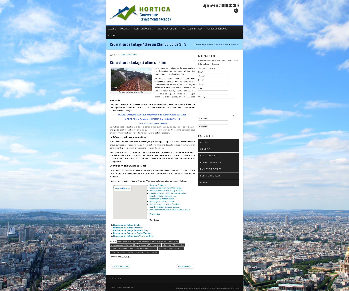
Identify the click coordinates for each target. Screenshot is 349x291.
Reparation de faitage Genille (126, 225)
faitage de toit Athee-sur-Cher (149, 245)
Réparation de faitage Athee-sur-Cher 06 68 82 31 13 (148, 44)
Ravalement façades (192, 29)
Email (201, 80)
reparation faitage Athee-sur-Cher (171, 249)
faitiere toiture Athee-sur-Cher (146, 249)
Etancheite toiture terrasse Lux (162, 196)
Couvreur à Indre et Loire (160, 185)
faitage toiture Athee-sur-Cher (173, 245)
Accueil (112, 29)
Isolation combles (143, 29)
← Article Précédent (120, 266)
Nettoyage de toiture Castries (162, 201)
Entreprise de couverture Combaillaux (165, 188)
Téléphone (203, 118)
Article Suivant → (185, 266)
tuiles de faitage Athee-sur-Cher (122, 252)
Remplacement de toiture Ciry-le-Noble (166, 190)
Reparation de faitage (206, 44)
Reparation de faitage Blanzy (161, 199)
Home (196, 44)
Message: (202, 96)
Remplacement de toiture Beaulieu (164, 204)
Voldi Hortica (154, 214)
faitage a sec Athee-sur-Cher (167, 241)
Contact (112, 35)
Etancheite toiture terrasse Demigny (164, 207)
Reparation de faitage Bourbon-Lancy (130, 230)
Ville (200, 88)
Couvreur (125, 29)
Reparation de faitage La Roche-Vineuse (132, 233)
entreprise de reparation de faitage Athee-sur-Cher (136, 241)
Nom (200, 72)
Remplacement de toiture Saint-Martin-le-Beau (169, 210)
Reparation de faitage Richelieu (128, 228)
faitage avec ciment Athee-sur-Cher (124, 245)
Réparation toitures (167, 29)
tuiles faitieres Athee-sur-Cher (147, 252)
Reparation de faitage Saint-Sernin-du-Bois (133, 236)
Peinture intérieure (217, 29)
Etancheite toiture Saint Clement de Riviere (167, 193)
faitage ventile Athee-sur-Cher (122, 249)
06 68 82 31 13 (230, 5)
